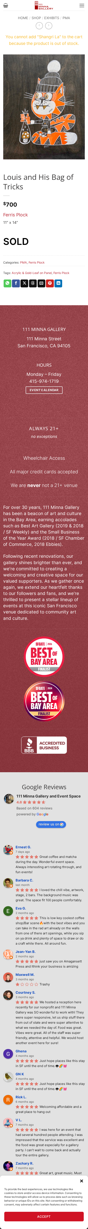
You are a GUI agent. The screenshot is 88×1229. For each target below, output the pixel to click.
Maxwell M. (25, 974)
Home (23, 18)
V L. (19, 1120)
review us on (49, 824)
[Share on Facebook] (16, 283)
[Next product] (39, 25)
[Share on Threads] (33, 283)
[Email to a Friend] (41, 283)
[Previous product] (48, 25)
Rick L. (21, 1097)
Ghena (21, 1051)
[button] (81, 1181)
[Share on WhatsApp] (7, 283)
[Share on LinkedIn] (58, 283)
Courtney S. (25, 992)
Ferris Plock (15, 214)
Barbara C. (24, 880)
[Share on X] (24, 283)
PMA (66, 18)
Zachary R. (25, 1163)
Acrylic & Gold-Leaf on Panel (32, 273)
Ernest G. (23, 847)
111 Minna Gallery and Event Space (48, 796)
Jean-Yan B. (26, 951)
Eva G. (21, 908)
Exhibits (51, 18)
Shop (36, 18)
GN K (20, 1074)
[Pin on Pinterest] (50, 283)
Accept (44, 1217)
